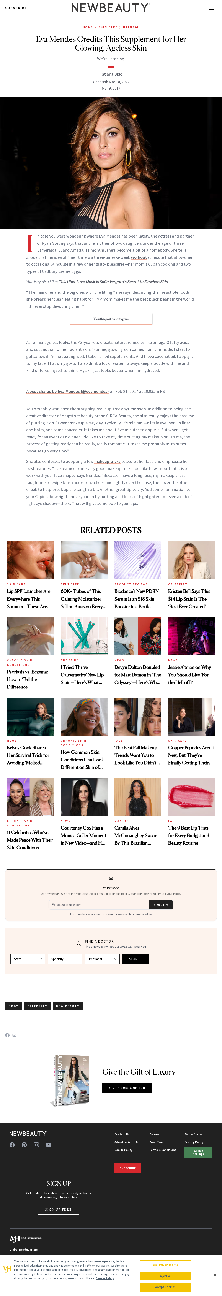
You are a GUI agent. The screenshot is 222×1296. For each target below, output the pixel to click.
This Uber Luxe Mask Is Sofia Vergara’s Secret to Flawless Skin (113, 281)
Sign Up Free (58, 1209)
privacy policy (143, 913)
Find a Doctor (193, 1134)
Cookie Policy (123, 1150)
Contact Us (122, 1134)
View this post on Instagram (111, 319)
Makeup (121, 821)
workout (139, 257)
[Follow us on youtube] (48, 1144)
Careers (154, 1134)
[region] (111, 1275)
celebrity (37, 1006)
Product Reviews (131, 584)
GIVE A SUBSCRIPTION (127, 1088)
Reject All (165, 1276)
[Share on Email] (14, 1035)
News (119, 660)
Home (88, 27)
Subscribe (16, 8)
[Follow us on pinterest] (24, 1144)
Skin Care (108, 27)
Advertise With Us (126, 1142)
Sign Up (159, 905)
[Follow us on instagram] (36, 1144)
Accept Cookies (165, 1287)
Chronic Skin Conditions (20, 662)
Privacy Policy (193, 1142)
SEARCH (135, 959)
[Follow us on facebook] (12, 1144)
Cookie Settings (198, 1152)
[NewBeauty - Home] (111, 7)
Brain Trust (157, 1142)
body (13, 1006)
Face (118, 740)
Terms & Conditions (162, 1150)
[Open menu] (211, 8)
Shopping (70, 660)
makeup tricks (107, 461)
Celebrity (177, 584)
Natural (131, 27)
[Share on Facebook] (7, 1035)
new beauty (67, 1006)
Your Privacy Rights (165, 1265)
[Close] (215, 1275)
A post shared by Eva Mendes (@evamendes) (67, 391)
